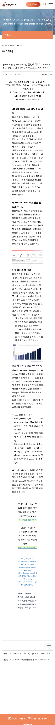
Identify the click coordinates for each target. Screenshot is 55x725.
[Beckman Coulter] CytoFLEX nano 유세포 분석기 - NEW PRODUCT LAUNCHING (32, 653)
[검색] (44, 4)
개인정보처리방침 (18, 718)
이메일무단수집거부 (38, 718)
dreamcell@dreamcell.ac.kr (27, 99)
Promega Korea (30, 608)
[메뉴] (51, 4)
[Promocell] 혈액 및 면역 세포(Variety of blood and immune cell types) (32, 659)
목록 (49, 645)
